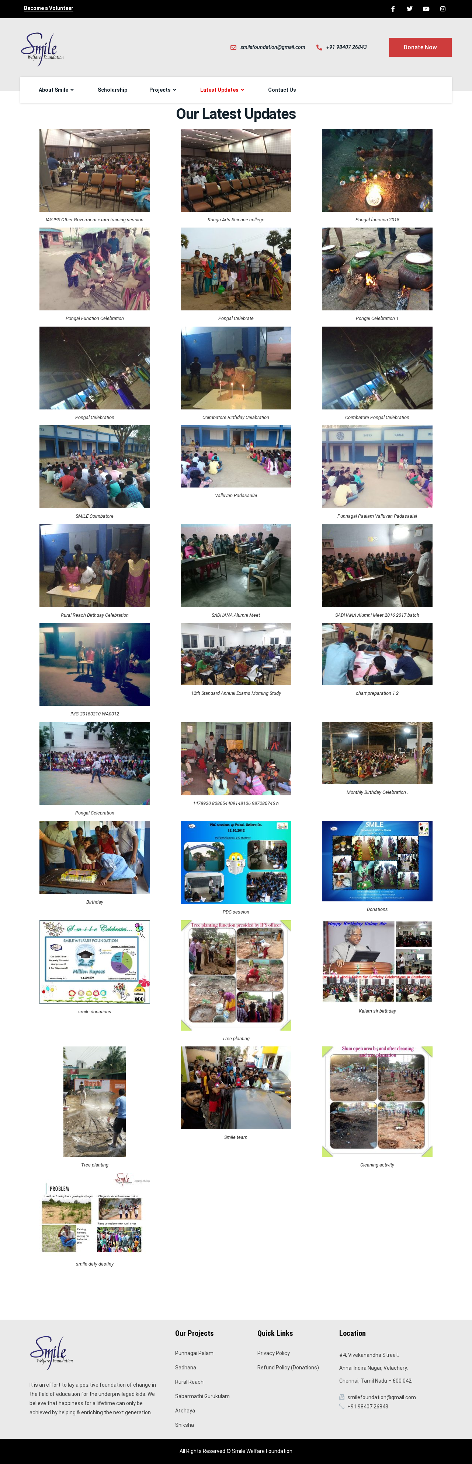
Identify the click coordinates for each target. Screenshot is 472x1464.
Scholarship (112, 90)
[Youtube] (426, 9)
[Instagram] (442, 9)
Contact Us (282, 90)
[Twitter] (410, 9)
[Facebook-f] (393, 9)
